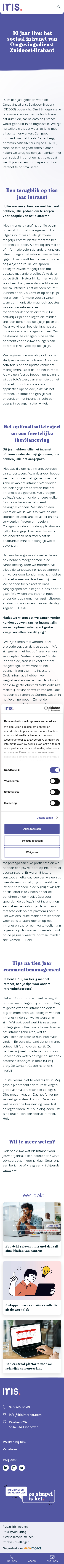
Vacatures (10, 1449)
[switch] (55, 781)
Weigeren (32, 852)
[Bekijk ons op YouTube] (22, 1468)
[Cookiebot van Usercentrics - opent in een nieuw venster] (45, 708)
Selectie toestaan (32, 840)
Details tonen (44, 817)
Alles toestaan (32, 828)
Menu (32, 1561)
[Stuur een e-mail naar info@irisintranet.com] (52, 1558)
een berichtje (12, 1165)
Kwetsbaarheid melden (18, 1537)
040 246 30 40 (19, 1407)
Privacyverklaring (14, 1532)
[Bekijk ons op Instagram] (14, 1468)
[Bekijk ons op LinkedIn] (6, 1468)
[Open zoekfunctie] (57, 7)
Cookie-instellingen (16, 1542)
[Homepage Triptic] (12, 7)
